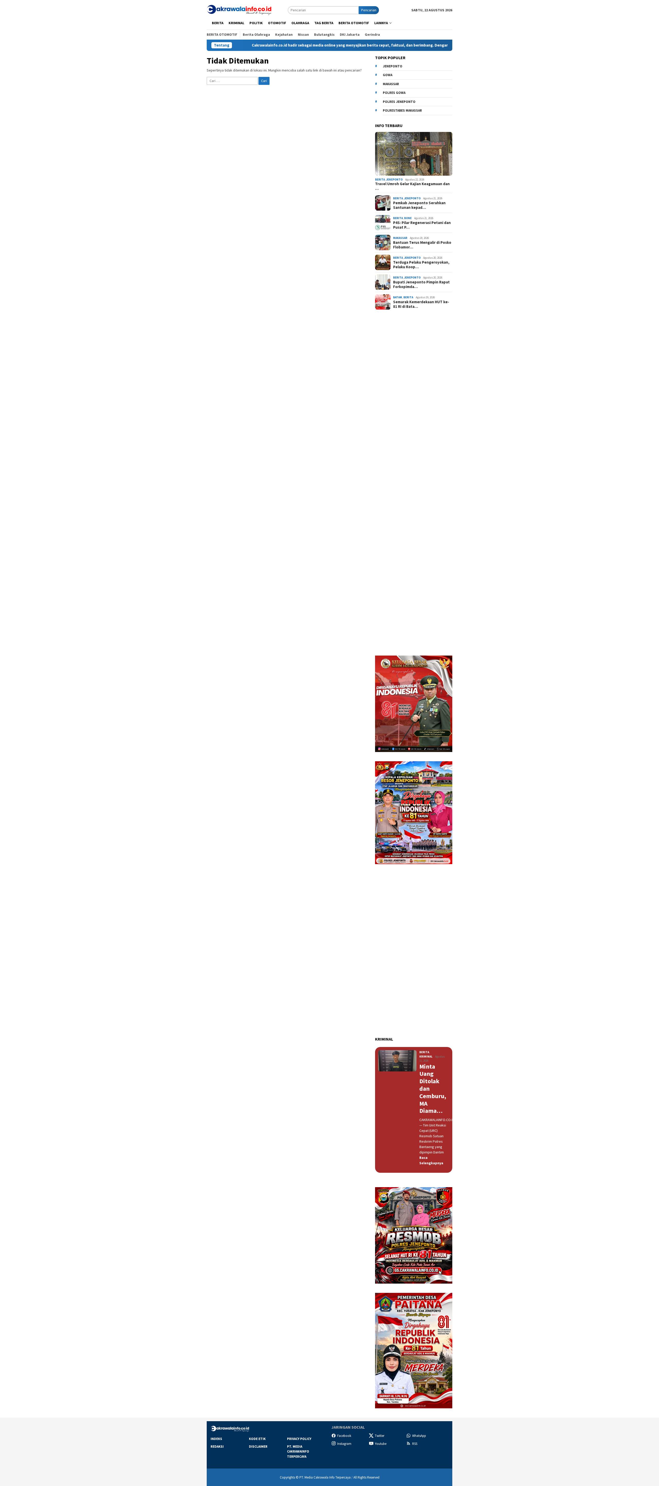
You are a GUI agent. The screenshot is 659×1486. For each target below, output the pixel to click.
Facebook (344, 1436)
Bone (408, 218)
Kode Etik (257, 1439)
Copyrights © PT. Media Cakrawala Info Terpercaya (315, 1477)
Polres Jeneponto (399, 102)
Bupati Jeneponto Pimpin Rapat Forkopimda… (421, 284)
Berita (380, 179)
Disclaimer (258, 1446)
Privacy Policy (299, 1439)
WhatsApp (419, 1436)
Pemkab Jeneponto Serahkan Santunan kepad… (419, 205)
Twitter (379, 1436)
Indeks (216, 1439)
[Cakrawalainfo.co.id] (239, 9)
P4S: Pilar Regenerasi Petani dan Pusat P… (422, 225)
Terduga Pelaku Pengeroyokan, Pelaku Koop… (421, 264)
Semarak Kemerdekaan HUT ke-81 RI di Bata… (421, 304)
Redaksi (217, 1446)
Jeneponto (392, 66)
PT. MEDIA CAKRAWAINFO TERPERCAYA (298, 1451)
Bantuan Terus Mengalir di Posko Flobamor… (422, 244)
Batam (397, 297)
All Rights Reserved (366, 1477)
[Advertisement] (413, 405)
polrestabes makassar (402, 110)
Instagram (344, 1444)
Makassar (391, 84)
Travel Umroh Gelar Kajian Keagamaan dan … (412, 186)
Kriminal (425, 1056)
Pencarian (368, 10)
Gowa (387, 75)
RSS (414, 1444)
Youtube (380, 1444)
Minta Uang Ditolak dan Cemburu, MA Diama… (432, 1089)
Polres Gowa (394, 93)
